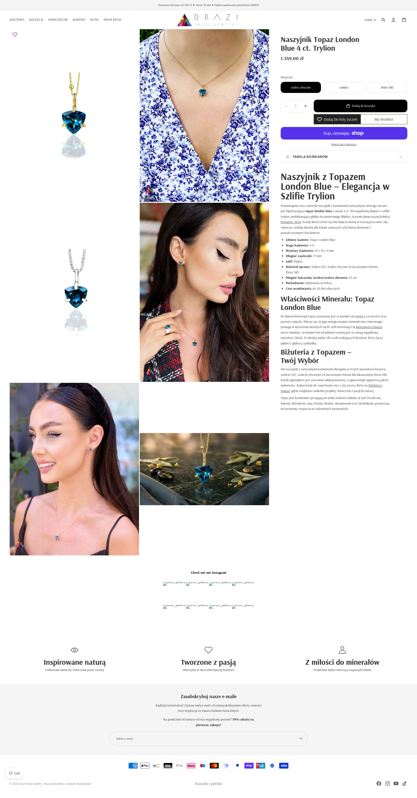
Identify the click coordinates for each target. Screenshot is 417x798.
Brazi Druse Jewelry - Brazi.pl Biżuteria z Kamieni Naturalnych (55, 783)
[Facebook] (379, 783)
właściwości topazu (369, 327)
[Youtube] (396, 783)
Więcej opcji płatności (343, 144)
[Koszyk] (404, 19)
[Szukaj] (383, 19)
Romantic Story (291, 222)
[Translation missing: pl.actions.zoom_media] (74, 115)
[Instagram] (387, 783)
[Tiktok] (404, 783)
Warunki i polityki (208, 783)
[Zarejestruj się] (301, 739)
